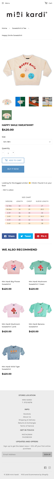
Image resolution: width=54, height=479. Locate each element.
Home (4, 28)
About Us (27, 417)
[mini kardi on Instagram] (49, 468)
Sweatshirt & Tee (19, 28)
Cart (50, 3)
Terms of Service (27, 426)
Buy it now (13, 169)
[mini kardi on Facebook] (45, 468)
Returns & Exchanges (27, 423)
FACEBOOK (27, 437)
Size (4, 137)
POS (23, 475)
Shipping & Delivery (27, 420)
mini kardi (14, 475)
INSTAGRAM (27, 434)
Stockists (27, 414)
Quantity (6, 148)
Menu (7, 3)
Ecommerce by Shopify (38, 475)
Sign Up (47, 454)
